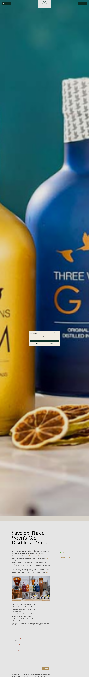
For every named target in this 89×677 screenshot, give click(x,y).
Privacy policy (56, 332)
